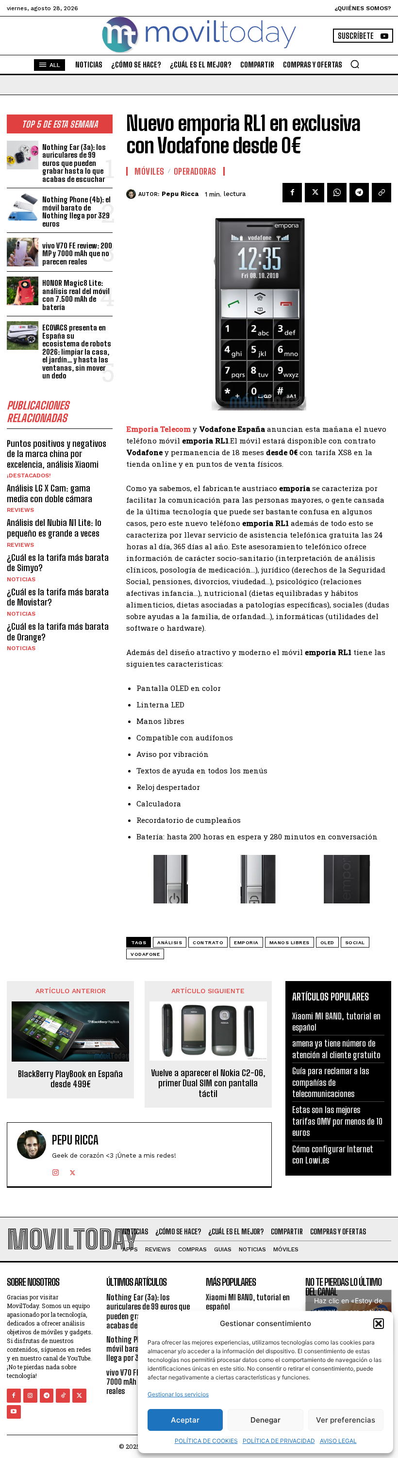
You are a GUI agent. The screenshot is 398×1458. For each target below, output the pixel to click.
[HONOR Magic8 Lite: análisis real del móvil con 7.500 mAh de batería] (22, 291)
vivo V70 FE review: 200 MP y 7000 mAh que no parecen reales (77, 253)
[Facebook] (292, 192)
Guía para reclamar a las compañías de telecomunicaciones (330, 1082)
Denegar (265, 1420)
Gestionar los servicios (178, 1394)
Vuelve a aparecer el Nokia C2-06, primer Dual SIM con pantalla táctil (208, 1083)
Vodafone (145, 954)
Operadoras (195, 171)
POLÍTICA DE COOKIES (206, 1440)
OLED (327, 942)
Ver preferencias (345, 1420)
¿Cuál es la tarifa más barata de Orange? (58, 631)
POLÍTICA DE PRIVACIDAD (279, 1440)
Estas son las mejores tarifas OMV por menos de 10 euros (337, 1121)
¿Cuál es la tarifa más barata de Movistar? (58, 597)
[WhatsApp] (337, 192)
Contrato (208, 942)
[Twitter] (314, 192)
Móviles (149, 171)
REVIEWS (20, 510)
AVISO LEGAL (338, 1440)
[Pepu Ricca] (132, 194)
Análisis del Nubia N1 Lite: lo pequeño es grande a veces (54, 528)
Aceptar (185, 1420)
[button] (378, 1323)
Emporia (246, 942)
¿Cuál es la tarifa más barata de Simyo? (58, 562)
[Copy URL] (381, 192)
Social (355, 942)
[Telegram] (359, 192)
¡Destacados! (29, 475)
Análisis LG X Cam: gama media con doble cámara (49, 493)
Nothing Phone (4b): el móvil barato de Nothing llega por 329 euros (76, 211)
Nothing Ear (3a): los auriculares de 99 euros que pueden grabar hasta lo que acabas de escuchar (74, 163)
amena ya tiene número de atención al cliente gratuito (336, 1049)
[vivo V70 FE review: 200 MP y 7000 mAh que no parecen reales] (22, 252)
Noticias (21, 579)
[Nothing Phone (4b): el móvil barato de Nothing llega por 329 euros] (22, 207)
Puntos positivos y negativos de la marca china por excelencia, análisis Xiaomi (56, 454)
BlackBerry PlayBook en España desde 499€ (70, 1079)
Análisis (169, 942)
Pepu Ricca (180, 193)
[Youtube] (14, 1412)
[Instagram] (55, 1170)
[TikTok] (63, 1396)
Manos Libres (289, 942)
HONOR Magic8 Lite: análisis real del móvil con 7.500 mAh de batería (76, 294)
